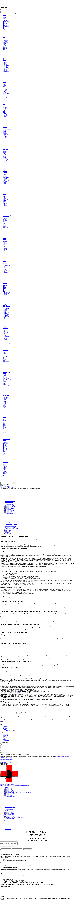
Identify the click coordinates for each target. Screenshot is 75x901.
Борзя (4, 223)
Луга (4, 32)
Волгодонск (5, 207)
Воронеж (4, 200)
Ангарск (4, 267)
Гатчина (4, 194)
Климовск (5, 89)
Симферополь (5, 384)
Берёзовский (5, 229)
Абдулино (5, 16)
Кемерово (5, 112)
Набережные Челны (7, 292)
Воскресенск (5, 199)
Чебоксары (5, 446)
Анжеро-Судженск (6, 265)
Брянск (4, 219)
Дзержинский (5, 181)
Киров (4, 104)
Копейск (4, 78)
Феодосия (5, 435)
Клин (4, 88)
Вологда (4, 204)
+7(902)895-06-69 (3, 481)
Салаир (4, 369)
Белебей (4, 234)
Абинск (4, 17)
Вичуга (4, 212)
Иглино (4, 471)
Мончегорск (5, 285)
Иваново (4, 145)
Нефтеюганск (5, 296)
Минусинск (5, 279)
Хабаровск (5, 438)
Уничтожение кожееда (9, 502)
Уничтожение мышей (9, 518)
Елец (4, 165)
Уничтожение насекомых (10, 513)
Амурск (4, 271)
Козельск (4, 84)
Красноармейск (6, 71)
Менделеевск (5, 23)
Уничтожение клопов (9, 493)
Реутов (4, 359)
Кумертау (5, 55)
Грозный (4, 187)
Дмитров (4, 179)
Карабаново (5, 121)
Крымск (4, 61)
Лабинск (4, 43)
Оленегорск (5, 328)
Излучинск (5, 142)
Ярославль (5, 466)
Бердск (4, 231)
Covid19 (4, 525)
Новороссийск (6, 308)
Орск (4, 333)
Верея (4, 101)
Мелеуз (4, 22)
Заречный (5, 152)
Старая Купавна (6, 395)
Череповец (5, 448)
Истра (4, 139)
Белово (4, 233)
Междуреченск (6, 21)
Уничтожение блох (9, 492)
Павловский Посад (6, 336)
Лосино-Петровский (7, 33)
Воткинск (5, 198)
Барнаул (4, 239)
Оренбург (5, 331)
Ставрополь (5, 394)
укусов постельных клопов (19, 692)
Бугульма (5, 218)
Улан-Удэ (4, 428)
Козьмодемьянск (6, 83)
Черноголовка (5, 449)
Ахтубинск (5, 248)
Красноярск (5, 64)
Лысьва (4, 31)
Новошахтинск (6, 314)
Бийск (4, 228)
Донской (4, 175)
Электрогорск (5, 458)
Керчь (4, 111)
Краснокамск (5, 474)
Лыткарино (5, 30)
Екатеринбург (5, 167)
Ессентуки (5, 162)
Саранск (4, 373)
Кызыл (4, 45)
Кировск (4, 92)
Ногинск (4, 317)
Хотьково (5, 441)
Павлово (4, 335)
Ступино (4, 399)
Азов (4, 252)
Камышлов (5, 126)
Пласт (4, 344)
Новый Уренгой (6, 316)
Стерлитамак (5, 397)
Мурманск (5, 287)
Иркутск (4, 141)
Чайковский (5, 443)
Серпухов (5, 381)
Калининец (5, 133)
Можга (4, 284)
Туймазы (4, 422)
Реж (3, 358)
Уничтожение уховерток (10, 510)
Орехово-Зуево (6, 332)
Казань (4, 135)
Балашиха (5, 241)
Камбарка (5, 130)
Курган (4, 54)
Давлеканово (5, 184)
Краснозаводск (6, 68)
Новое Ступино (6, 302)
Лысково (4, 269)
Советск (4, 389)
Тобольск (5, 412)
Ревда (4, 357)
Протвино (5, 351)
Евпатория (5, 171)
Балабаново (5, 243)
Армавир (4, 259)
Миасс (4, 277)
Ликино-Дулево (6, 38)
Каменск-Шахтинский (7, 128)
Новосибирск (5, 309)
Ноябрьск (5, 318)
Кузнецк (4, 58)
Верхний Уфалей (6, 98)
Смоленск (5, 386)
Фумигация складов (9, 530)
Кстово (4, 60)
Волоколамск (5, 203)
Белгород (5, 235)
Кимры (4, 110)
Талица (4, 406)
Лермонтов (5, 41)
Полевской (5, 349)
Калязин (4, 131)
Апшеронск (5, 262)
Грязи (4, 186)
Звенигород (5, 150)
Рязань (4, 367)
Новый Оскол (5, 315)
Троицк (4, 420)
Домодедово (5, 176)
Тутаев (4, 424)
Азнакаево (5, 20)
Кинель (4, 108)
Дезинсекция (5, 491)
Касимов (4, 118)
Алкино (4, 470)
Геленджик (5, 193)
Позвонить (6, 762)
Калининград (5, 134)
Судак (4, 400)
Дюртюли (5, 172)
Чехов (4, 450)
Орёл (4, 330)
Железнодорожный (6, 159)
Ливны (4, 39)
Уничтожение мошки (9, 505)
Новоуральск (5, 311)
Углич (4, 426)
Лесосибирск (5, 40)
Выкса (4, 196)
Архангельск (5, 254)
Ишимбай (5, 137)
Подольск (5, 345)
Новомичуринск (6, 307)
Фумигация (5, 529)
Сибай (4, 382)
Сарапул (4, 374)
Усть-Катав (5, 432)
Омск (4, 329)
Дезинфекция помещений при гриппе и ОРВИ (14, 522)
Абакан (4, 15)
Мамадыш (5, 25)
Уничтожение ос (8, 507)
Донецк (4, 476)
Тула (4, 423)
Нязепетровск (5, 319)
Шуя (4, 455)
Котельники (5, 73)
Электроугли (5, 461)
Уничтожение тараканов (10, 494)
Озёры (4, 326)
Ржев (4, 360)
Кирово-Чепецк (6, 93)
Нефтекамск (5, 295)
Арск (4, 256)
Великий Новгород (7, 215)
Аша (4, 246)
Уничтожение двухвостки (10, 501)
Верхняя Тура (5, 95)
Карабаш (4, 120)
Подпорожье (5, 346)
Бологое (4, 225)
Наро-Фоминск (6, 293)
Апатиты (4, 264)
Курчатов (5, 47)
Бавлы (4, 245)
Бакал (4, 244)
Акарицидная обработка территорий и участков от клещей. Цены (18, 496)
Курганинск (5, 53)
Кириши (4, 105)
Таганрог (5, 404)
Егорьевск (5, 170)
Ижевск (4, 143)
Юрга (4, 463)
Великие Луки (6, 216)
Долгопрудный (6, 177)
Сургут (4, 401)
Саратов (4, 375)
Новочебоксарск (6, 312)
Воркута (4, 201)
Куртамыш (5, 48)
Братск (4, 221)
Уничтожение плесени (9, 523)
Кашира (4, 113)
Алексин (4, 274)
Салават (4, 368)
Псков (4, 352)
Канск (4, 122)
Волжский (5, 205)
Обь (3, 321)
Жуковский (5, 157)
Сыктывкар (5, 403)
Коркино (4, 77)
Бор (3, 224)
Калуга (4, 132)
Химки (4, 440)
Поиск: (1, 10)
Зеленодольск (5, 149)
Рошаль (4, 362)
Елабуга (4, 166)
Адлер (4, 19)
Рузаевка (4, 365)
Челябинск (5, 447)
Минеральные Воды (7, 278)
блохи (8, 715)
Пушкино (5, 354)
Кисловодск (5, 90)
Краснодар (5, 69)
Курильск (5, 52)
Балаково (4, 242)
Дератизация (5, 515)
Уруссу (4, 473)
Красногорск (5, 70)
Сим (4, 383)
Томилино (5, 414)
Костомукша (5, 75)
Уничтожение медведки (10, 503)
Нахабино (5, 294)
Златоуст (4, 148)
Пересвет (5, 339)
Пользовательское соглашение (23, 489)
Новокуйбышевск (6, 306)
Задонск (4, 155)
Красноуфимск (6, 65)
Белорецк (5, 232)
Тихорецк (5, 411)
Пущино (4, 355)
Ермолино (5, 163)
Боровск (4, 222)
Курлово (4, 51)
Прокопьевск (5, 350)
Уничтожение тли (8, 509)
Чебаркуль (5, 445)
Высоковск (5, 195)
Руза (4, 364)
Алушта (4, 275)
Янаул (4, 469)
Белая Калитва (6, 237)
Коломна (4, 82)
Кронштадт (5, 63)
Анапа (4, 268)
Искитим (4, 140)
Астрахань (5, 249)
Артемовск (5, 255)
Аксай (4, 250)
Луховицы (5, 270)
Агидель (4, 18)
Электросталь (5, 460)
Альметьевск (5, 272)
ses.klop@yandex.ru (4, 479)
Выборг (4, 197)
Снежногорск (5, 388)
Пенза (4, 337)
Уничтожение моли (9, 504)
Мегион (4, 24)
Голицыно (5, 190)
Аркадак (4, 266)
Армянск (4, 257)
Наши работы (3, 489)
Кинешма (5, 107)
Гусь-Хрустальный (6, 185)
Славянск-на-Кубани (7, 385)
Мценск (4, 289)
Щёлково (4, 456)
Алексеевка (5, 273)
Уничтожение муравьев (10, 506)
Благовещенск (5, 227)
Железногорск (5, 160)
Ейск (4, 168)
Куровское (5, 50)
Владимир (5, 209)
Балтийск (5, 240)
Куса (4, 46)
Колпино (4, 81)
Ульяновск (5, 429)
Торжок (4, 417)
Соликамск (5, 390)
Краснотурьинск (6, 66)
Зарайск (4, 153)
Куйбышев (5, 56)
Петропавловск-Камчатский (8, 343)
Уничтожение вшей (9, 500)
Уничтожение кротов (9, 517)
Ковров (4, 86)
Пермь (4, 341)
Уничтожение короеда (9, 497)
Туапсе (4, 421)
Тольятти (4, 413)
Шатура (4, 452)
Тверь (4, 408)
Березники (5, 230)
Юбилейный (5, 462)
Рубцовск (5, 363)
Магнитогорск (6, 28)
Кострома (5, 74)
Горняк (4, 188)
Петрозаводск (5, 342)
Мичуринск (5, 282)
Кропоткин (5, 62)
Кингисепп (5, 109)
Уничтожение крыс (9, 516)
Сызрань (4, 402)
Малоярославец (6, 26)
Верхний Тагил (6, 99)
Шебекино (5, 453)
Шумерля (5, 454)
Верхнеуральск (6, 100)
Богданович (5, 226)
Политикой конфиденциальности (62, 756)
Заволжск (5, 156)
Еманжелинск (5, 164)
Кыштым (4, 44)
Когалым (4, 85)
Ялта (4, 465)
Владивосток (5, 211)
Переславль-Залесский (7, 340)
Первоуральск (5, 338)
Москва (4, 286)
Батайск (4, 238)
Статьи (15, 489)
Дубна (4, 173)
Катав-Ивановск (6, 115)
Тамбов (4, 407)
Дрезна (4, 174)
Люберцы (5, 29)
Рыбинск (4, 366)
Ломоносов (5, 34)
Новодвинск (5, 301)
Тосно (4, 419)
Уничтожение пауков (9, 508)
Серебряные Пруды (7, 379)
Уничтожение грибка (9, 520)
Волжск (4, 206)
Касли (4, 117)
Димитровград (6, 180)
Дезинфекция (5, 519)
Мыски (4, 290)
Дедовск (4, 183)
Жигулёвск (5, 158)
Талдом (4, 405)
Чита (4, 451)
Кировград (5, 94)
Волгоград (5, 208)
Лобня (4, 36)
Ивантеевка (5, 144)
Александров (5, 251)
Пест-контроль (8, 533)
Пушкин (4, 353)
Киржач (4, 106)
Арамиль (4, 261)
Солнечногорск (6, 391)
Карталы (4, 119)
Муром (4, 288)
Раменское (5, 356)
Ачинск (4, 247)
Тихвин (4, 410)
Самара (4, 371)
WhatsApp (15, 762)
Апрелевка (5, 263)
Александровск (6, 276)
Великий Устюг (6, 103)
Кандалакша (5, 123)
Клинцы (4, 87)
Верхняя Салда (6, 96)
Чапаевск (5, 444)
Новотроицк (5, 310)
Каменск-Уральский (7, 129)
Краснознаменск (6, 67)
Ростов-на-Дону (6, 361)
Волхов (4, 202)
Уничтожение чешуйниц (10, 511)
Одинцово (5, 322)
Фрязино (4, 436)
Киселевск (5, 91)
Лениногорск (5, 468)
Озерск (4, 324)
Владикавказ (5, 210)
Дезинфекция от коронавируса (11, 526)
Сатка (4, 376)
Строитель (5, 398)
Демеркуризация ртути (7, 514)
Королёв (4, 76)
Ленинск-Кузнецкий (7, 42)
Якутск (4, 464)
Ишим (4, 138)
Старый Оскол (6, 396)
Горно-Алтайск (6, 189)
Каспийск (5, 116)
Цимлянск (5, 442)
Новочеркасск (5, 313)
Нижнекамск (5, 298)
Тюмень (4, 425)
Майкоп (4, 27)
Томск (4, 416)
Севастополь (5, 377)
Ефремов (4, 161)
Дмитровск (5, 178)
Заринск (4, 151)
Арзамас (4, 260)
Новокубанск (5, 304)
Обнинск (4, 320)
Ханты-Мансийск (6, 439)
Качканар (5, 114)
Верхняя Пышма (6, 97)
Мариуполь (5, 475)
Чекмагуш (5, 472)
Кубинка (4, 59)
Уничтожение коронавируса (10, 527)
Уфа (3, 433)
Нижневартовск (6, 297)
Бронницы (5, 220)
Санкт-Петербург (6, 372)
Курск (4, 49)
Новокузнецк (5, 305)
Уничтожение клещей (9, 495)
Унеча (4, 430)
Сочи (4, 393)
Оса (3, 334)
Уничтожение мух (8, 512)
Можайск (5, 283)
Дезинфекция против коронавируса (12, 528)
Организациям (6, 532)
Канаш (4, 125)
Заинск (4, 154)
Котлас (4, 72)
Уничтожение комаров (9, 498)
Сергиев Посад (6, 378)
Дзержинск (5, 182)
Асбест (4, 253)
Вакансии (8, 489)
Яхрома (4, 467)
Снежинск (5, 387)
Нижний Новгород (6, 299)
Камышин (5, 127)
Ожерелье (5, 323)
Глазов (4, 192)
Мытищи (4, 291)
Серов (4, 380)
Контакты (12, 489)
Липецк (4, 37)
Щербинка (5, 457)
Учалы (4, 434)
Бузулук (4, 217)
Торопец (4, 418)
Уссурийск (5, 431)
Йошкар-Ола (5, 136)
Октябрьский (5, 327)
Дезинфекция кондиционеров (11, 524)
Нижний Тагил (6, 300)
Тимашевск (5, 409)
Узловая (4, 427)
